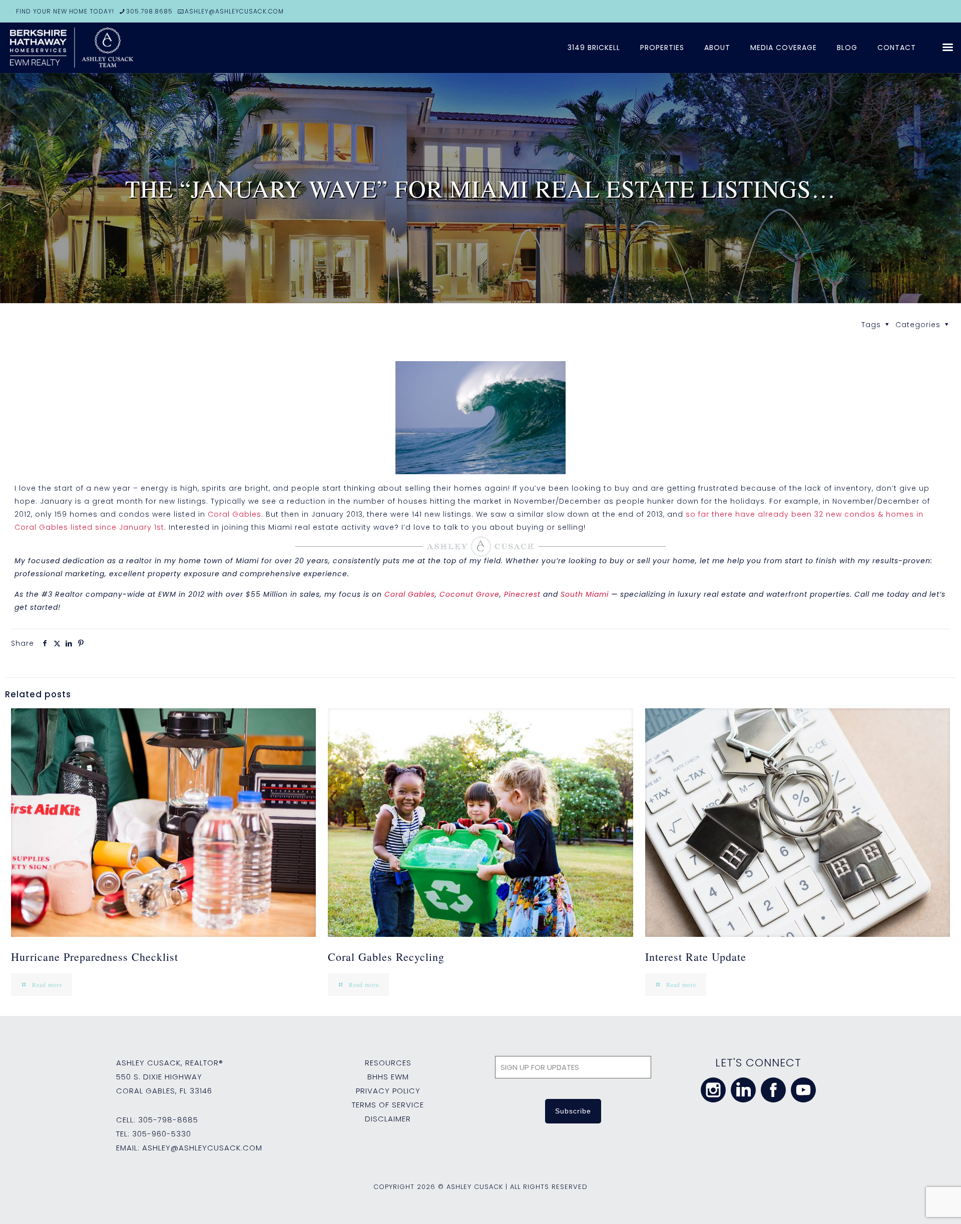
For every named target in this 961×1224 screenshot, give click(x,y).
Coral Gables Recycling (386, 956)
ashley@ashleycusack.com (202, 1147)
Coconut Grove (469, 594)
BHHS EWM (388, 1076)
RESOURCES (388, 1062)
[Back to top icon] (912, 1203)
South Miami (585, 594)
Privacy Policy (388, 1090)
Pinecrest (522, 594)
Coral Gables (234, 514)
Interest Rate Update (695, 956)
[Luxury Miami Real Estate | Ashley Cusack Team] (130, 48)
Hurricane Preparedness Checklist (94, 956)
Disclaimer (388, 1118)
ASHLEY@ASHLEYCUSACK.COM (234, 11)
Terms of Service (388, 1104)
